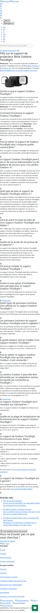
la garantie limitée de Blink (22, 489)
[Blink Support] (9, 1)
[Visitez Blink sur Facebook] (6, 600)
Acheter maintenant (7, 561)
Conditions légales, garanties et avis (13, 581)
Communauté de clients (8, 577)
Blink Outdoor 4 (33, 66)
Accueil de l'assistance (8, 50)
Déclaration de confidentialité (11, 585)
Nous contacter (5, 558)
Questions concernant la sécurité (12, 596)
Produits (3, 554)
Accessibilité (4, 593)
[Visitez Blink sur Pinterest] (6, 605)
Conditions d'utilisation (8, 589)
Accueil (2, 550)
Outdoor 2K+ (6, 68)
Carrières (3, 573)
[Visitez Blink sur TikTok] (5, 603)
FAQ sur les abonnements (21, 503)
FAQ (18, 50)
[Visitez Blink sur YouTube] (19, 603)
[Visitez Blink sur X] (34, 600)
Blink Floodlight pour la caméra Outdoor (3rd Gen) (18, 70)
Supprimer (7, 300)
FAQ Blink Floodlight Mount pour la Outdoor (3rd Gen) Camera (21, 521)
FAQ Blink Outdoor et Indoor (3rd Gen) (21, 511)
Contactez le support (7, 541)
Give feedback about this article (15, 531)
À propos (3, 569)
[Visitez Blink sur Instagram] (22, 600)
